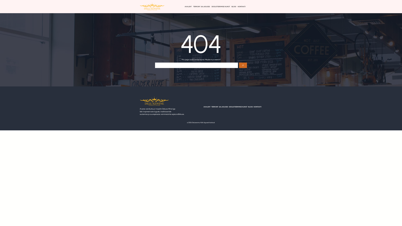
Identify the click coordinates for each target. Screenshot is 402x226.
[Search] (243, 65)
